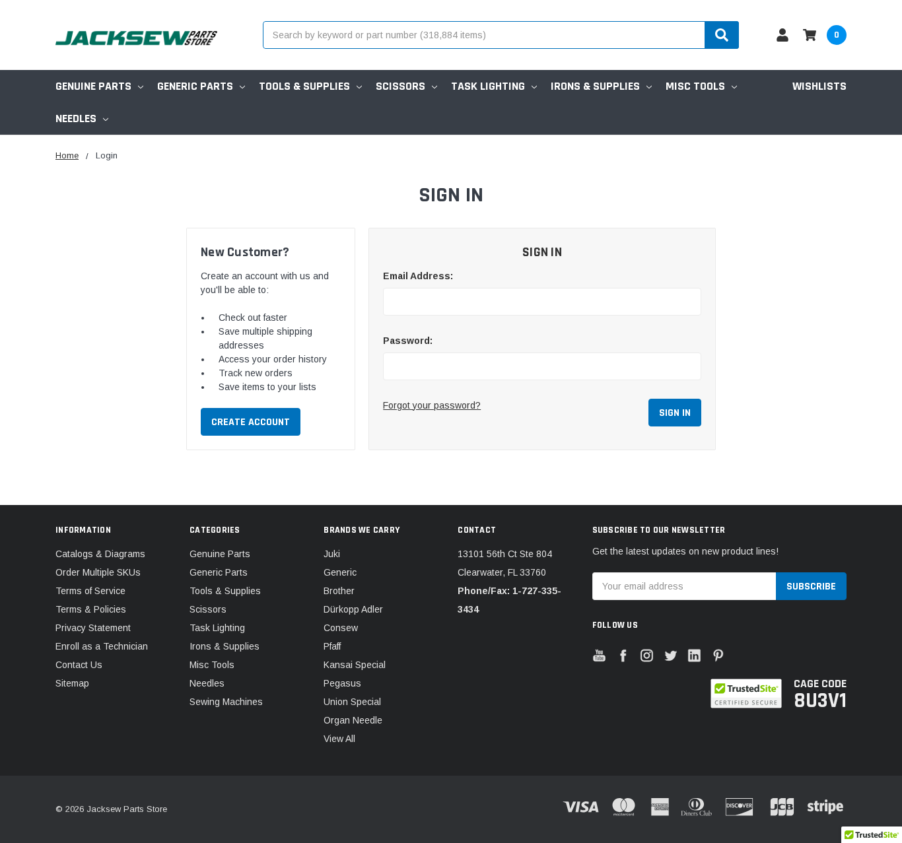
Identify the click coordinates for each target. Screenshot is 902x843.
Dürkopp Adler (353, 609)
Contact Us (78, 664)
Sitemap (72, 683)
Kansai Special (355, 664)
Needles (75, 118)
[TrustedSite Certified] (746, 693)
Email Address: (418, 276)
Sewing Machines (226, 701)
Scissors (400, 86)
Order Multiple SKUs (98, 572)
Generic (340, 572)
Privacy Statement (93, 628)
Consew (341, 628)
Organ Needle (353, 720)
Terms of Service (90, 591)
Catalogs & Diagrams (100, 554)
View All (339, 738)
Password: (408, 340)
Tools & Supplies (304, 86)
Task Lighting (488, 86)
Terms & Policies (90, 609)
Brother (339, 591)
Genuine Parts (93, 86)
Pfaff (332, 646)
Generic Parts (195, 86)
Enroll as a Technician (101, 646)
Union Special (352, 701)
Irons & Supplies (595, 86)
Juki (332, 554)
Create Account (250, 422)
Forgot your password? (432, 405)
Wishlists (819, 86)
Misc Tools (695, 86)
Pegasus (342, 683)
